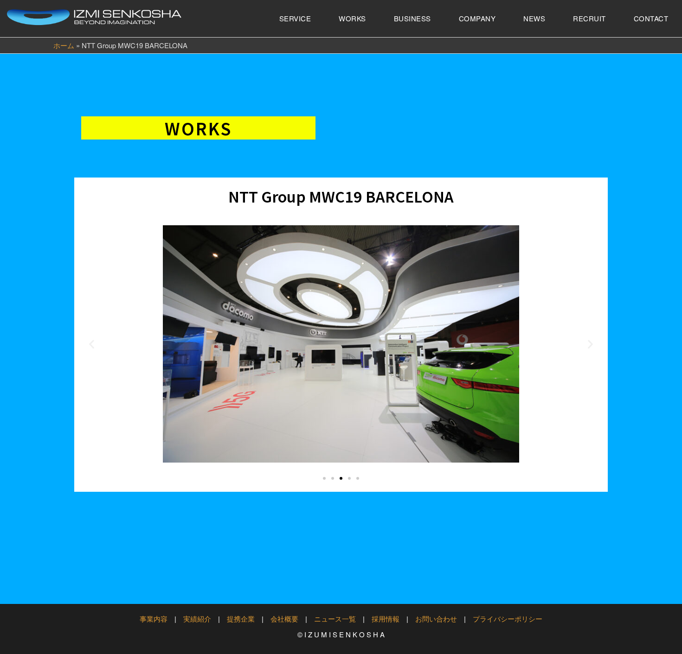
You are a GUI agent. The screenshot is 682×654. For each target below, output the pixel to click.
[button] (91, 344)
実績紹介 (197, 618)
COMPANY (477, 18)
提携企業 (241, 618)
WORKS (352, 18)
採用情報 (385, 618)
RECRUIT (589, 18)
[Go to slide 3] (341, 478)
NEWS (534, 18)
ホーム (63, 45)
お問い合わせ (436, 618)
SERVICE (295, 18)
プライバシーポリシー (507, 618)
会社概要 (284, 618)
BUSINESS (412, 18)
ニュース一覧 (335, 618)
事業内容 (153, 618)
